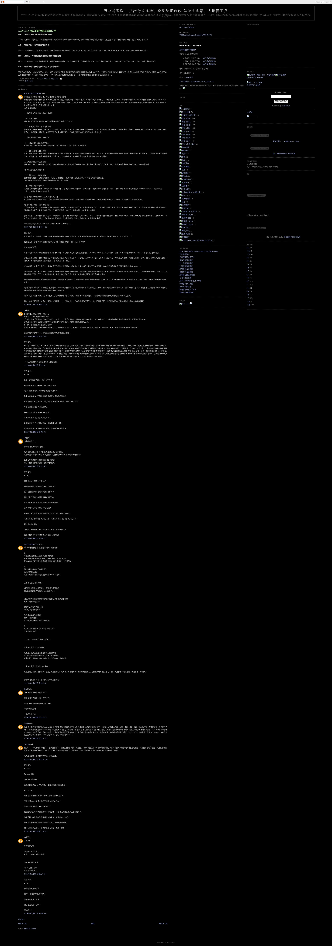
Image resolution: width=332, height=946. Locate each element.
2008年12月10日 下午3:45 (35, 466)
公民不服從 (186, 112)
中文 (181, 35)
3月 (248, 291)
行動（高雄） (187, 131)
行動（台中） (187, 118)
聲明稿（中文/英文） (190, 211)
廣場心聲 (185, 189)
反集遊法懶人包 (185, 286)
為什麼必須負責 (209, 61)
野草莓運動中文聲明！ (187, 50)
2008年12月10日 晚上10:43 (35, 831)
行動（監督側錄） (189, 144)
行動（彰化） (187, 141)
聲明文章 (185, 208)
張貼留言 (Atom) (30, 928)
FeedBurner (286, 105)
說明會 (184, 186)
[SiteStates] (184, 304)
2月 (248, 294)
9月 (248, 257)
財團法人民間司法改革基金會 (190, 280)
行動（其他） (187, 128)
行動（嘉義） (187, 137)
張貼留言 (21, 919)
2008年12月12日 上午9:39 (35, 913)
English (186, 35)
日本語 (204, 35)
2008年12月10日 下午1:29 (35, 336)
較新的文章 (22, 923)
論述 (184, 202)
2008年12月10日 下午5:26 (35, 683)
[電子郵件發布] (60, 78)
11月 (248, 251)
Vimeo (297, 141)
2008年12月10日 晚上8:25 (35, 717)
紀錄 (184, 154)
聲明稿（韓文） (188, 224)
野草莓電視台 (184, 254)
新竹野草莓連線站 (186, 269)
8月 (248, 261)
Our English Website (186, 27)
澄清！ (184, 195)
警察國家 (185, 237)
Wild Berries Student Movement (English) (197, 240)
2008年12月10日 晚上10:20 (35, 759)
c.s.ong (26, 744)
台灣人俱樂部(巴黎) (186, 292)
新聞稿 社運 (186, 179)
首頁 (93, 923)
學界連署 (185, 205)
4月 (248, 288)
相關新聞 (185, 147)
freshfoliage (288, 141)
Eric (25, 689)
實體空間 (185, 182)
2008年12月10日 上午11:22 (35, 227)
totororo (27, 723)
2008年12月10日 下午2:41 (35, 432)
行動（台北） (29, 81)
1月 (248, 298)
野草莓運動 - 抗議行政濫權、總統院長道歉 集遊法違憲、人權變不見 (166, 11)
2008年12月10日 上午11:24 (35, 304)
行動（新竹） (187, 134)
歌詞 (293, 153)
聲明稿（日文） (188, 214)
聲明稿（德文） (188, 221)
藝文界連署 (186, 234)
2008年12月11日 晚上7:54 (35, 874)
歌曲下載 (276, 153)
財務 (184, 157)
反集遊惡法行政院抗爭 (292, 237)
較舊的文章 (163, 923)
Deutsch (198, 35)
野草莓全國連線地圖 (187, 275)
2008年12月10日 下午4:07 (35, 538)
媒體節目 (185, 173)
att (25, 438)
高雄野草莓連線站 (186, 272)
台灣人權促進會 (185, 278)
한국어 (209, 35)
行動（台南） (187, 125)
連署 (184, 170)
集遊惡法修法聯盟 (186, 283)
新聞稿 (184, 176)
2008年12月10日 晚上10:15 (35, 738)
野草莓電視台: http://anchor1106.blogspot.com (196, 81)
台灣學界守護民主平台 (187, 289)
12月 (248, 301)
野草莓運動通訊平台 (187, 257)
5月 (248, 247)
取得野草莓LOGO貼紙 (255, 77)
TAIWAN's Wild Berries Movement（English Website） (199, 251)
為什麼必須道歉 (209, 58)
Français (192, 35)
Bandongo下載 (285, 153)
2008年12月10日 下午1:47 (35, 365)
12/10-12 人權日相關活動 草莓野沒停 (37, 30)
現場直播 (185, 166)
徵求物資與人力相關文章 (191, 192)
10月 (248, 254)
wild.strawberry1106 (31, 544)
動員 (184, 160)
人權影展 (185, 109)
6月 (248, 268)
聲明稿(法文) (187, 218)
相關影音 (185, 150)
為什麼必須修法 (209, 64)
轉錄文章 (185, 230)
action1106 (189, 77)
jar (25, 310)
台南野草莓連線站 (186, 266)
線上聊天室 (186, 198)
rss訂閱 (249, 112)
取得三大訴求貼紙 (253, 85)
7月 (248, 264)
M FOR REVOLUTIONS (32, 93)
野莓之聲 (276, 141)
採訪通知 (185, 163)
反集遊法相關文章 (189, 115)
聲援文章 (185, 227)
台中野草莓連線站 (186, 263)
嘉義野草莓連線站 (186, 260)
